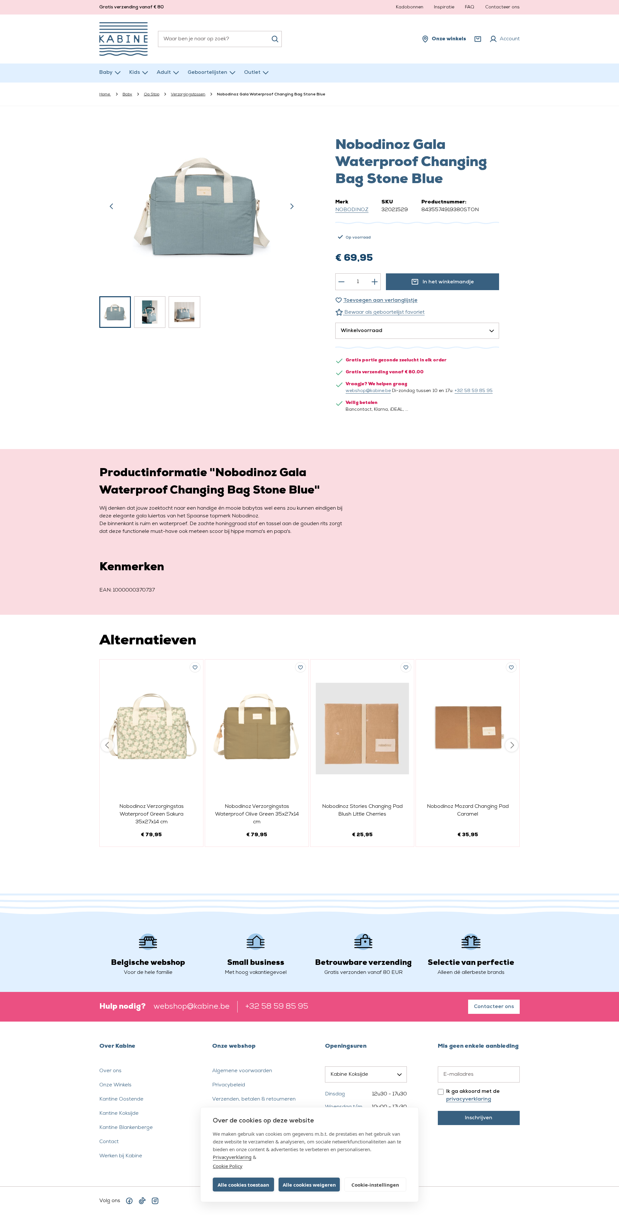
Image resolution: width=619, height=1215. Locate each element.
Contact (109, 1141)
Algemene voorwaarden (242, 1070)
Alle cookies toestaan (243, 1184)
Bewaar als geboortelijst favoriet (384, 312)
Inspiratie (444, 7)
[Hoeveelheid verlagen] (341, 281)
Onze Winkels (115, 1085)
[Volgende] (292, 206)
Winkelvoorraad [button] (361, 330)
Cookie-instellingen (375, 1184)
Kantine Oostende (121, 1099)
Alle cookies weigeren (309, 1184)
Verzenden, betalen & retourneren (254, 1099)
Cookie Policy (227, 1166)
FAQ (469, 7)
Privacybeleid (228, 1085)
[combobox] (220, 39)
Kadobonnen (409, 7)
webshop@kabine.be (368, 390)
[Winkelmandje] (478, 39)
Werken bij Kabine (120, 1156)
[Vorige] (111, 206)
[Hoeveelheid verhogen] (374, 281)
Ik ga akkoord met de (473, 1095)
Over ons (110, 1070)
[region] (202, 225)
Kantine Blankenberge (126, 1127)
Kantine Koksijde (119, 1113)
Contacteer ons (502, 7)
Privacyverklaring (232, 1157)
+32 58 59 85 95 (474, 390)
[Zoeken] (275, 39)
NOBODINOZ (351, 209)
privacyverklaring (468, 1099)
